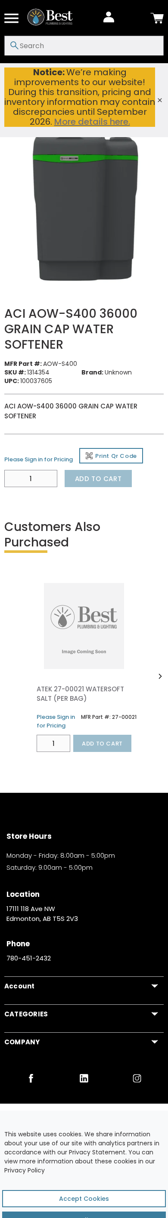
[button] (160, 676)
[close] (160, 100)
